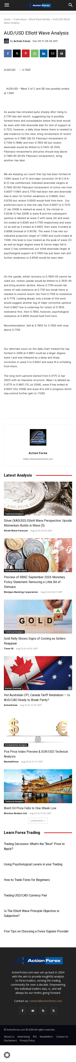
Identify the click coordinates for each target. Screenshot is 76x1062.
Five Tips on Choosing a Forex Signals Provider (36, 931)
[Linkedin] (44, 53)
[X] (17, 53)
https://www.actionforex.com (38, 459)
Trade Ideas (20, 19)
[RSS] (43, 1011)
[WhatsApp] (35, 53)
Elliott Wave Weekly (39, 19)
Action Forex (22, 41)
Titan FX (8, 648)
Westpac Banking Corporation (21, 591)
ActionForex (10, 705)
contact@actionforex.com (45, 1001)
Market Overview (13, 688)
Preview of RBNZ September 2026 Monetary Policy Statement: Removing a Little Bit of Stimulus (34, 582)
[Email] (53, 53)
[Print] (61, 53)
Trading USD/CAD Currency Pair (25, 895)
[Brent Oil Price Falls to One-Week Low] (38, 786)
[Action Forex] (38, 5)
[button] (7, 1055)
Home (7, 19)
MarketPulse (11, 761)
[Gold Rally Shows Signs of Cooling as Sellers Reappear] (38, 617)
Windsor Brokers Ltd (15, 813)
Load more (37, 820)
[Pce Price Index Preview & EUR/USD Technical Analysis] (38, 730)
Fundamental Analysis (16, 570)
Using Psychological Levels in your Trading (33, 864)
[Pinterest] (26, 53)
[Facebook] (8, 53)
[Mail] (33, 1011)
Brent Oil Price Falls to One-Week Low (30, 808)
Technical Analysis (14, 514)
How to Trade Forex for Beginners (27, 880)
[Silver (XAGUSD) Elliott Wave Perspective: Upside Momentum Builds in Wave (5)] (38, 499)
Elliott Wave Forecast (16, 530)
